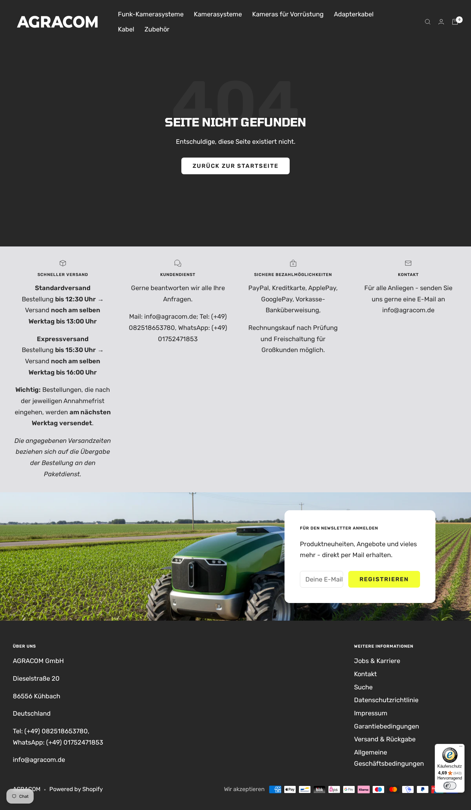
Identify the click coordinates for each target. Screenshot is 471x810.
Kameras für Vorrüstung (288, 14)
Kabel (126, 29)
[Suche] (428, 22)
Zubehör (157, 29)
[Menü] (461, 748)
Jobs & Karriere (377, 661)
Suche (363, 687)
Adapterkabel (354, 14)
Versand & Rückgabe (385, 739)
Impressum (370, 713)
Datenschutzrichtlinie (386, 700)
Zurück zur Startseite (235, 165)
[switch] (449, 785)
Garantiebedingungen (386, 726)
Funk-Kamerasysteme (151, 14)
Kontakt (365, 674)
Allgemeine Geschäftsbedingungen (389, 757)
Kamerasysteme (218, 14)
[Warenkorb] (455, 22)
